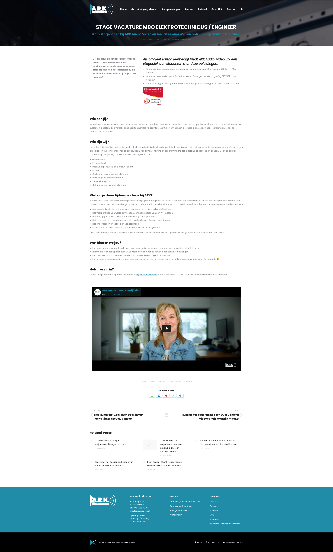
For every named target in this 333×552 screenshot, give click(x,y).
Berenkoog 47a (151, 255)
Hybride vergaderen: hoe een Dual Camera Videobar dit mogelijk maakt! (219, 442)
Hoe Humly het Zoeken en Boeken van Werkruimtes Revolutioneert (113, 463)
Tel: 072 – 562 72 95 (139, 508)
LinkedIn (200, 542)
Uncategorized (155, 381)
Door (172, 381)
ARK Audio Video (113, 294)
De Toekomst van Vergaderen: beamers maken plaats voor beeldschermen (170, 446)
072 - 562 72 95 (214, 542)
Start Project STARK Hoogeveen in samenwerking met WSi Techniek (164, 463)
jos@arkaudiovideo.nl (146, 274)
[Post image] (91, 441)
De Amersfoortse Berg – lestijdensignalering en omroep (110, 442)
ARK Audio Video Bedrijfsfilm (121, 290)
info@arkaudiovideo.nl (140, 511)
